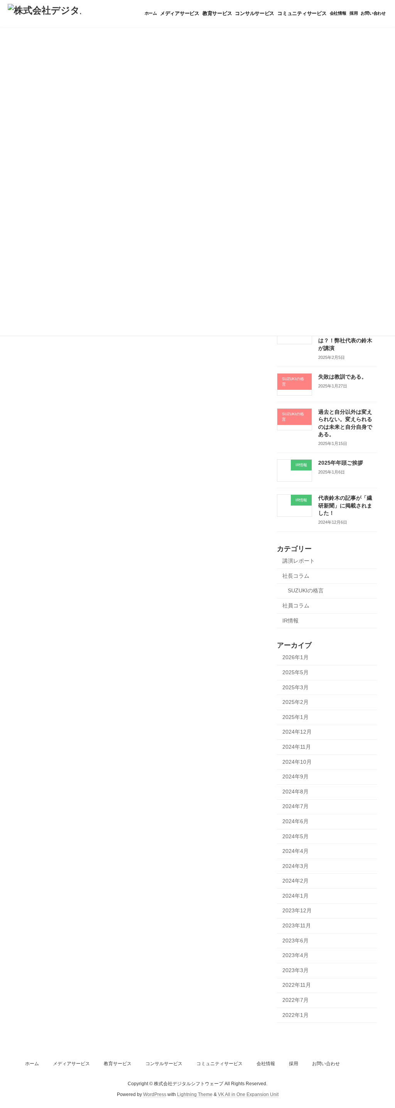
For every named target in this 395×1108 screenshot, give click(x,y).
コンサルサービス (163, 1063)
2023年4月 (295, 955)
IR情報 (290, 620)
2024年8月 (295, 791)
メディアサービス (71, 1063)
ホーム (32, 1063)
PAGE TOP (378, 1067)
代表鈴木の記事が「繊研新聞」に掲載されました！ (345, 505)
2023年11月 (296, 925)
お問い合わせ (326, 1063)
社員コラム (295, 605)
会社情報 (266, 1063)
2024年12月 (297, 732)
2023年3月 (295, 970)
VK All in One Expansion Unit (248, 1095)
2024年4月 (295, 851)
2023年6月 (295, 940)
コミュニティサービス (219, 1063)
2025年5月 (295, 672)
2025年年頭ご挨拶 (340, 463)
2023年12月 (297, 910)
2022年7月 (295, 1000)
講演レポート (298, 561)
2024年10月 (297, 762)
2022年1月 (295, 1015)
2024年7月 (295, 806)
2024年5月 (295, 836)
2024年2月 (295, 881)
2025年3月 (295, 687)
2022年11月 (296, 985)
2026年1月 (295, 657)
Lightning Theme (195, 1095)
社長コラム (295, 576)
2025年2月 (295, 702)
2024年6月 (295, 821)
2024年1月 (295, 896)
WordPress (154, 1095)
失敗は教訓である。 (342, 377)
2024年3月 (295, 866)
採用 (293, 1063)
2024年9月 (295, 776)
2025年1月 (295, 717)
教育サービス (118, 1063)
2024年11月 (296, 747)
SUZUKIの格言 (306, 590)
